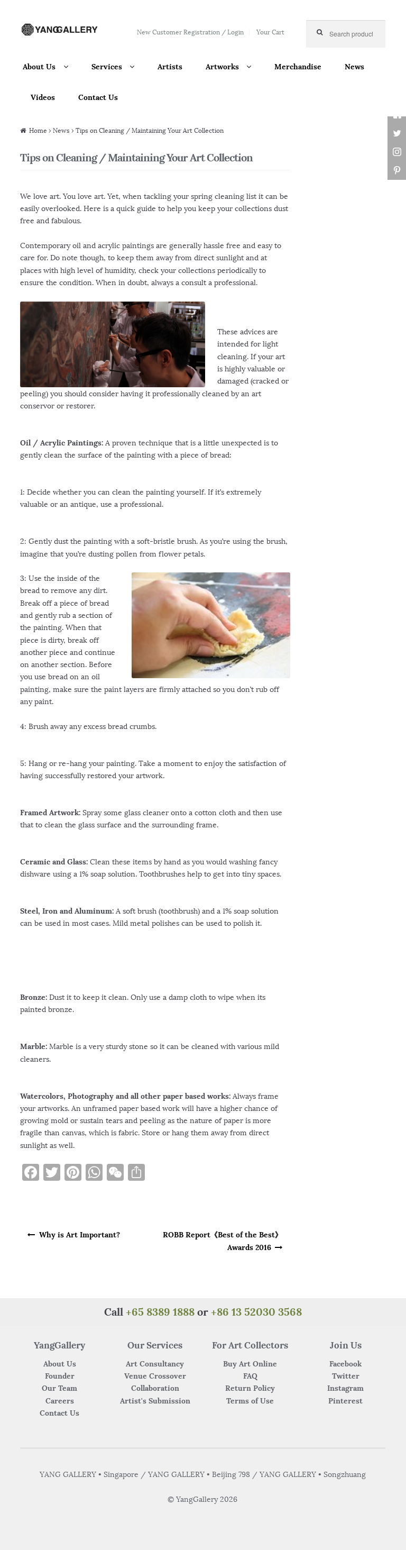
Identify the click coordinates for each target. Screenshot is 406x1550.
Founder (60, 1376)
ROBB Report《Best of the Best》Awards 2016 (222, 1241)
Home (38, 130)
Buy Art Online (250, 1364)
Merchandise (297, 66)
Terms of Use (250, 1401)
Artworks (222, 66)
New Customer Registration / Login (190, 32)
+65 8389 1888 (160, 1311)
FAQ (250, 1376)
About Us (39, 66)
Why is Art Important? (79, 1234)
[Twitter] (396, 133)
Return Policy (250, 1388)
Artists (170, 66)
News (354, 66)
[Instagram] (396, 152)
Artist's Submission (155, 1401)
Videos (43, 97)
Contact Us (98, 97)
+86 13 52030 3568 (256, 1311)
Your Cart (270, 32)
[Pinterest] (396, 170)
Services (106, 66)
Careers (59, 1401)
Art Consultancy (155, 1364)
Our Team (59, 1388)
